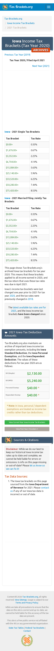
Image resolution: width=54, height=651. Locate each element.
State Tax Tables (16, 628)
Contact (27, 631)
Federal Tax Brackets (34, 628)
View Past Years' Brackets (26, 429)
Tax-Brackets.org (13, 18)
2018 (30, 299)
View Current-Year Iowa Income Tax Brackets (27, 422)
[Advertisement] (27, 101)
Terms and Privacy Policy (26, 603)
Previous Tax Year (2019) (17, 54)
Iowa (7, 131)
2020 (12, 295)
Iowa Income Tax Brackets (21, 23)
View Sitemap (21, 600)
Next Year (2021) (40, 66)
